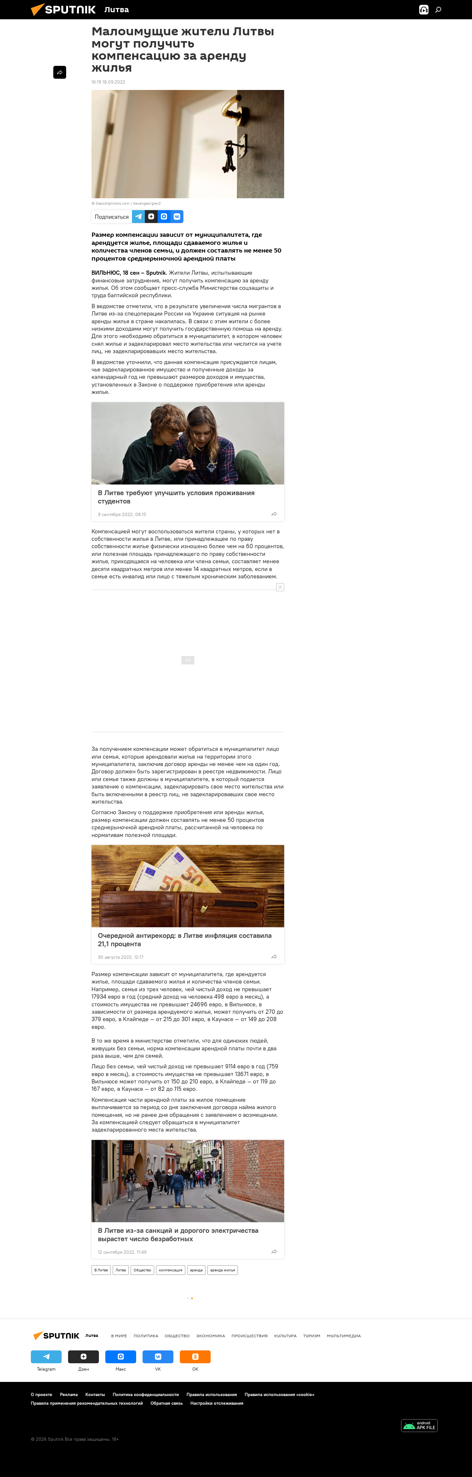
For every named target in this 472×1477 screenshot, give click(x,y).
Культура (285, 1336)
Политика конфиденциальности (146, 1394)
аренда (196, 1270)
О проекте (41, 1394)
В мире (119, 1336)
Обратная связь (167, 1403)
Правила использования (212, 1394)
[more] (274, 513)
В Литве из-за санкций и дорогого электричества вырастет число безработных (178, 1234)
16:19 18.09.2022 (108, 82)
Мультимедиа (344, 1336)
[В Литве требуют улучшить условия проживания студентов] (188, 443)
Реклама (69, 1394)
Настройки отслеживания (216, 1403)
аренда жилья (222, 1270)
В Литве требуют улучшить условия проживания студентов (176, 496)
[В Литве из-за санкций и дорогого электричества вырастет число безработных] (188, 1181)
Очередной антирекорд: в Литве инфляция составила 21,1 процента (185, 939)
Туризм (311, 1336)
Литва (121, 1270)
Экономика (210, 1336)
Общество (142, 1270)
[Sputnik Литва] (65, 18)
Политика (146, 1336)
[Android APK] (419, 1426)
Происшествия (250, 1336)
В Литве (101, 1270)
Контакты (95, 1394)
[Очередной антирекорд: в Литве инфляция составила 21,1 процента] (188, 886)
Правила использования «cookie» (279, 1394)
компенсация (170, 1270)
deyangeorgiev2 (147, 203)
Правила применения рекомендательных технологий (87, 1403)
